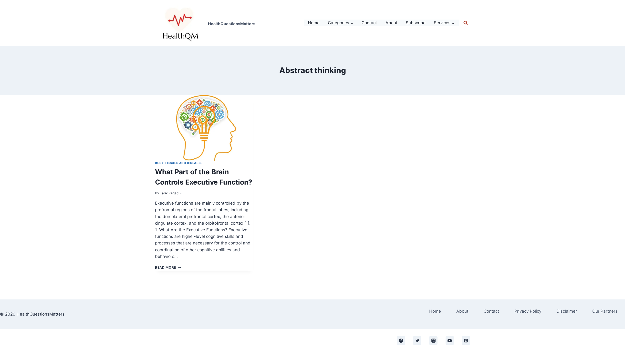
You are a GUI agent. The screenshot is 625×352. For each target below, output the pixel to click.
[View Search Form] (465, 23)
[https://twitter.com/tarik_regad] (417, 340)
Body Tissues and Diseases (179, 163)
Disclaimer (567, 311)
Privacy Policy (527, 311)
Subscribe (416, 22)
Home (314, 22)
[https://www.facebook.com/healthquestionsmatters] (401, 340)
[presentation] (204, 128)
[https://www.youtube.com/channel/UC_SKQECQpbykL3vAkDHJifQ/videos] (450, 340)
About (391, 22)
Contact (369, 22)
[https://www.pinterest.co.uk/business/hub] (466, 340)
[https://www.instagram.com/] (433, 340)
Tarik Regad (169, 193)
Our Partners (604, 311)
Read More (168, 267)
